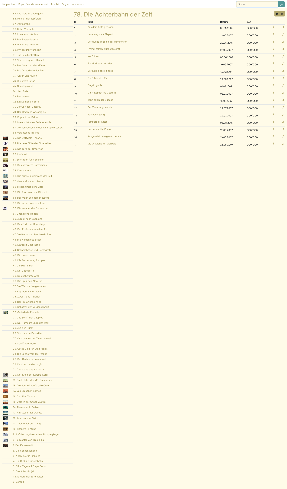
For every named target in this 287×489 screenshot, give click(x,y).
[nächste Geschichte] (282, 13)
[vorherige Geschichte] (277, 13)
